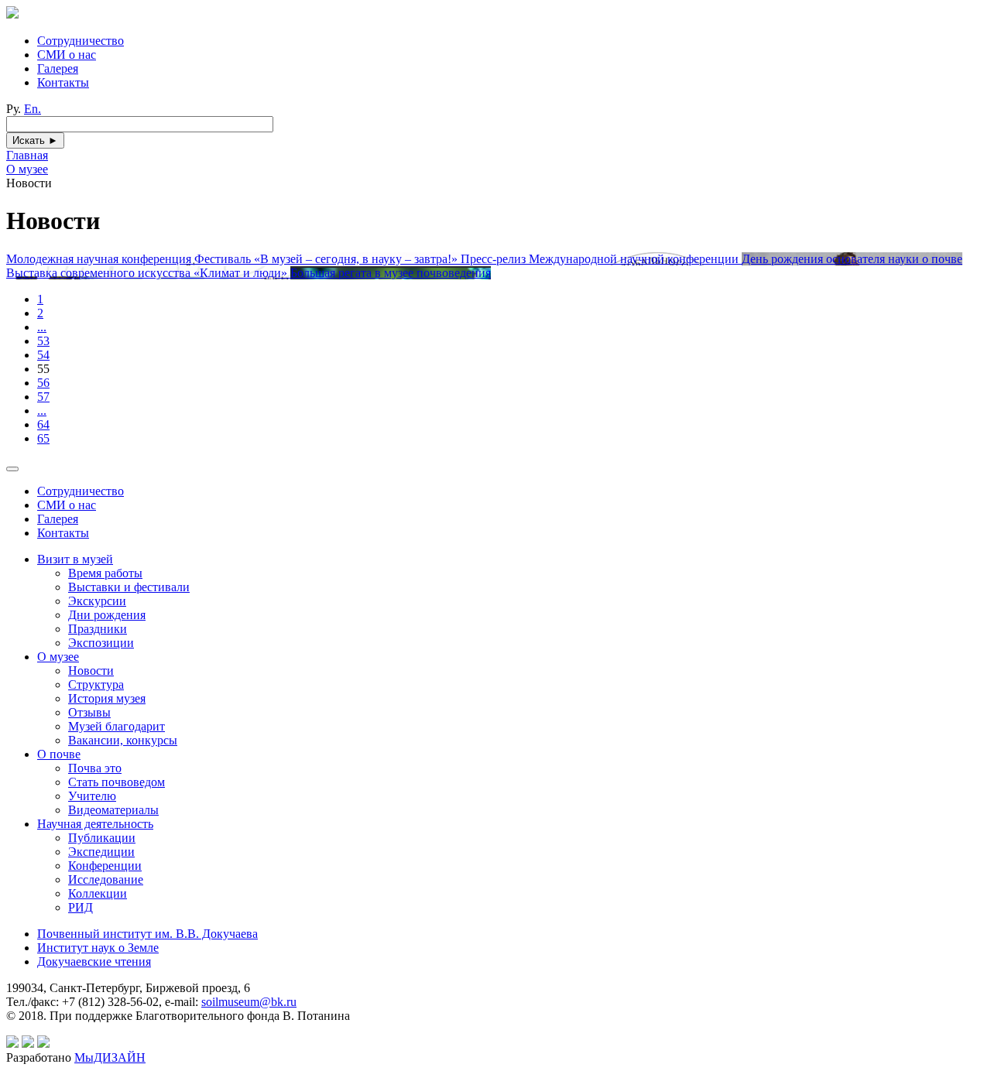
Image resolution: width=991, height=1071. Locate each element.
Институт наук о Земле (98, 947)
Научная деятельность (95, 823)
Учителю (92, 795)
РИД (80, 907)
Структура (96, 684)
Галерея (57, 68)
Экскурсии (97, 600)
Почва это (95, 768)
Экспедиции (101, 851)
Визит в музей (75, 559)
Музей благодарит (116, 726)
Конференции (105, 865)
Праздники (97, 628)
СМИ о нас (66, 54)
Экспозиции (101, 642)
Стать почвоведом (116, 782)
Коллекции (97, 893)
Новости (91, 670)
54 (43, 354)
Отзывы (89, 712)
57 (43, 396)
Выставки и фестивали (129, 587)
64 (43, 424)
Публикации (101, 837)
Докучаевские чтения (94, 961)
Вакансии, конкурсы (122, 740)
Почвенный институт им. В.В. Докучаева (147, 933)
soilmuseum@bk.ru (249, 1001)
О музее (58, 656)
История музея (107, 698)
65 (43, 438)
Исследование (105, 879)
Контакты (63, 82)
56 (43, 382)
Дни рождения (107, 614)
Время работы (105, 573)
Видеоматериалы (113, 809)
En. (32, 108)
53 (43, 340)
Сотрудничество (80, 40)
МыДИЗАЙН (110, 1057)
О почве (59, 754)
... (41, 327)
